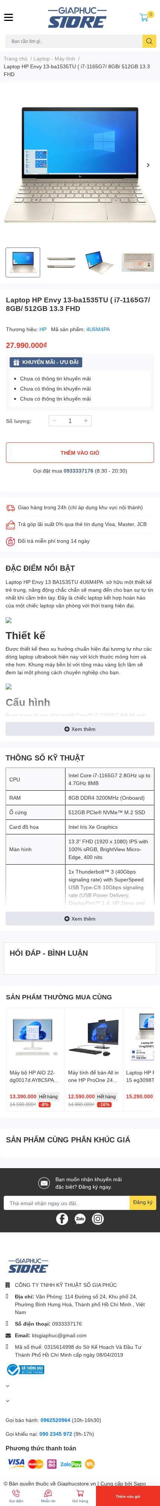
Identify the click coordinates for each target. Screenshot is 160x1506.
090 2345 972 (56, 1434)
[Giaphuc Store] (80, 17)
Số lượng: (19, 421)
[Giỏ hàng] (144, 17)
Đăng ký (143, 1202)
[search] (149, 41)
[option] (80, 165)
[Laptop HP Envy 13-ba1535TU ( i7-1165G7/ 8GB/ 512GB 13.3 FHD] (80, 165)
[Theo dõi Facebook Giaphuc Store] (62, 1218)
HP (43, 329)
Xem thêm (83, 729)
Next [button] (148, 165)
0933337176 (78, 470)
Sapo (140, 1483)
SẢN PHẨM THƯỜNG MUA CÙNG (59, 997)
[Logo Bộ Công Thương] (25, 1369)
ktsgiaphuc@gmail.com (59, 1335)
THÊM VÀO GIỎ (80, 452)
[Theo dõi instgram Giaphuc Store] (98, 1218)
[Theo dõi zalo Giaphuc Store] (80, 1218)
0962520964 (56, 1420)
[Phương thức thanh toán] (51, 1463)
